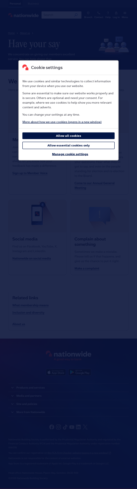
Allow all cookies (68, 135)
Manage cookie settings (70, 154)
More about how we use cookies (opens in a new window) (62, 122)
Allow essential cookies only (68, 145)
